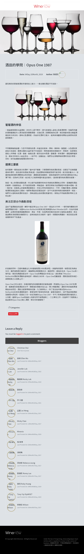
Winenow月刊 (13, 314)
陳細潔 (56, 74)
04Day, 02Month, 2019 (34, 74)
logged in (20, 334)
